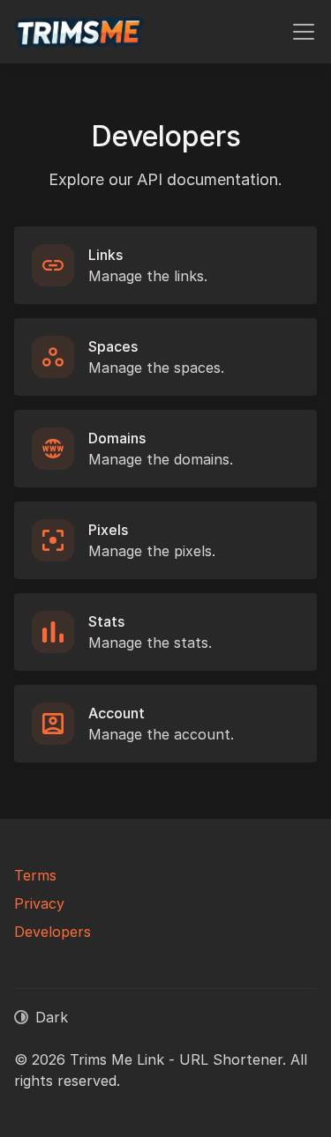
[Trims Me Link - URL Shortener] (79, 31)
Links (105, 255)
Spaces (113, 346)
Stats (106, 621)
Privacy (39, 903)
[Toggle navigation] (303, 32)
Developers (52, 931)
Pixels (108, 530)
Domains (117, 438)
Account (116, 713)
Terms (35, 875)
